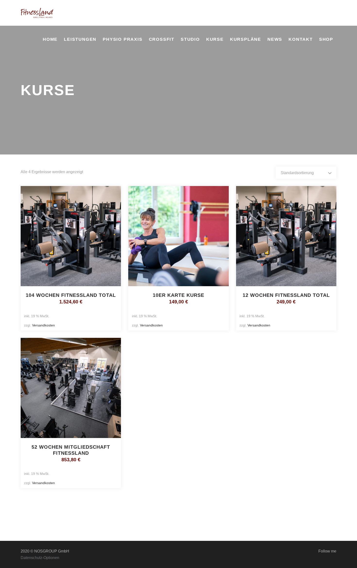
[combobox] (306, 173)
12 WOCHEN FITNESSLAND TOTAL (286, 295)
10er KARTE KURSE (178, 295)
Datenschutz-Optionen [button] (40, 558)
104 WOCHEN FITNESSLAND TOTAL (71, 295)
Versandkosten (43, 325)
